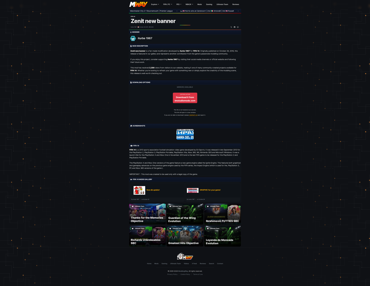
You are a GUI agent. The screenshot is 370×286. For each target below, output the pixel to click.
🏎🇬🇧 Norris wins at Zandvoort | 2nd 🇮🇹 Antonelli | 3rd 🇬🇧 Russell (171, 11)
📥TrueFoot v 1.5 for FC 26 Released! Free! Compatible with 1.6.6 (232, 11)
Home (149, 263)
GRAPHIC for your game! (210, 190)
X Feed (194, 263)
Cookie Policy (185, 274)
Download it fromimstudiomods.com (185, 98)
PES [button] (178, 4)
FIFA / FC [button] (167, 4)
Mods (199, 4)
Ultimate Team (222, 4)
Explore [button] (154, 4)
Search (211, 263)
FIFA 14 (133, 16)
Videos (186, 263)
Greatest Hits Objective (183, 243)
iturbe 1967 (145, 38)
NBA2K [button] (189, 4)
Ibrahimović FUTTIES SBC (222, 221)
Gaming (209, 4)
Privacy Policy (172, 274)
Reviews (235, 4)
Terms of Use (198, 274)
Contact (220, 263)
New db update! (153, 190)
